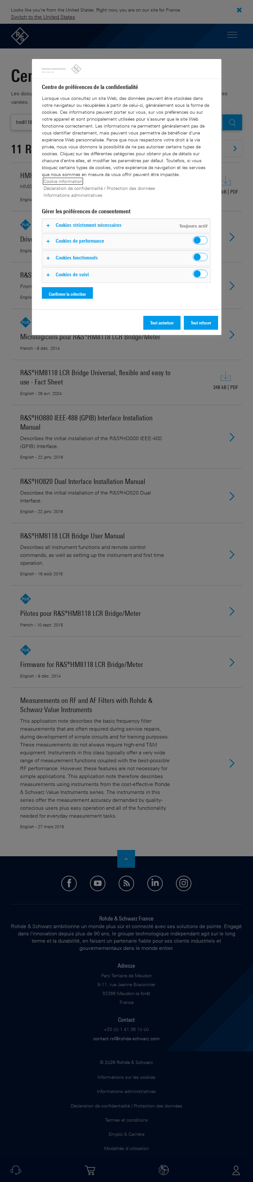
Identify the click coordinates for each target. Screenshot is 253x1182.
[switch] (200, 240)
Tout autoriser (162, 322)
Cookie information (62, 181)
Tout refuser (201, 322)
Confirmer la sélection (67, 294)
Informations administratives (72, 195)
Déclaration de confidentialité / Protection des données (99, 188)
